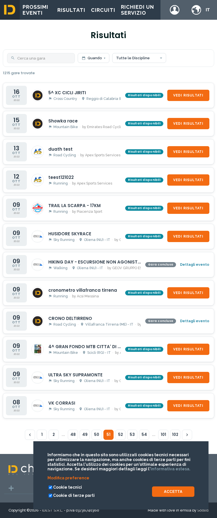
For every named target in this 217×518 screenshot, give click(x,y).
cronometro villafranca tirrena (82, 290)
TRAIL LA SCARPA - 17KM (74, 205)
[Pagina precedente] (30, 435)
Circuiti (103, 10)
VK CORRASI (61, 403)
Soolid (203, 510)
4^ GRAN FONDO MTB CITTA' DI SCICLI (89, 347)
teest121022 (61, 177)
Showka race (63, 121)
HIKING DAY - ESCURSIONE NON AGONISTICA (96, 262)
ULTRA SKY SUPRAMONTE (75, 375)
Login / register (174, 10)
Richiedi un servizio (137, 10)
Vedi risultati (188, 95)
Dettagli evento (194, 264)
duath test (60, 149)
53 (132, 434)
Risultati (71, 10)
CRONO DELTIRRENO (70, 318)
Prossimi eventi (35, 10)
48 (73, 434)
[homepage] (10, 10)
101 (163, 434)
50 (96, 434)
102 (175, 434)
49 (85, 434)
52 (120, 434)
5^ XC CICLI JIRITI (67, 93)
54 (144, 434)
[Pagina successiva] (187, 435)
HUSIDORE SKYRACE (69, 234)
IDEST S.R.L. (52, 510)
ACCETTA (173, 492)
